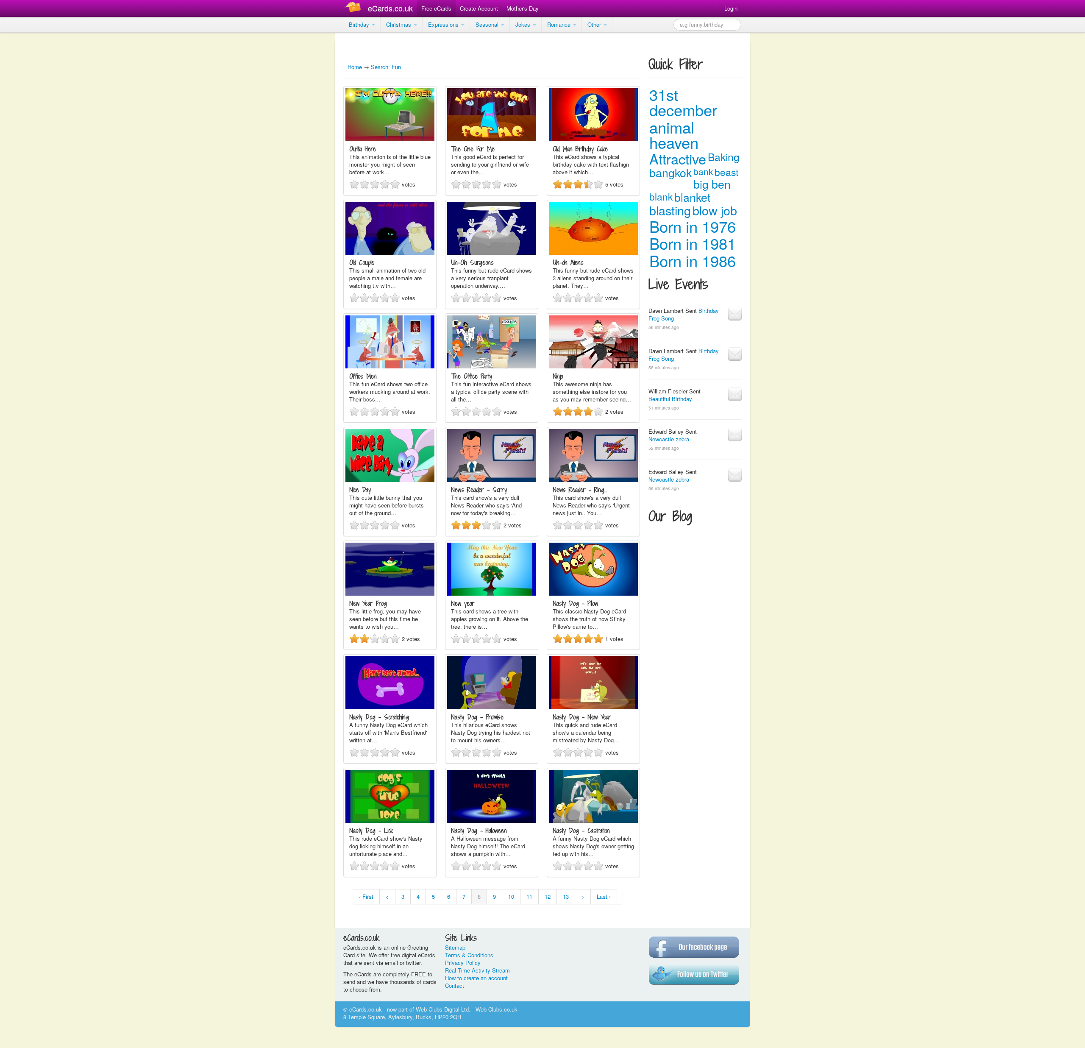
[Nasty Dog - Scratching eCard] (389, 707)
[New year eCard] (491, 593)
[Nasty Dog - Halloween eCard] (491, 821)
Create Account (479, 8)
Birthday (360, 24)
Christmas (399, 24)
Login (730, 8)
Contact (454, 985)
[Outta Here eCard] (389, 139)
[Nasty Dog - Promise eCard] (491, 707)
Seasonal (488, 24)
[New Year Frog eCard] (389, 593)
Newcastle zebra (668, 439)
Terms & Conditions (469, 955)
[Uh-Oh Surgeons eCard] (491, 252)
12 (548, 896)
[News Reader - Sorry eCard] (491, 480)
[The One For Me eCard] (491, 139)
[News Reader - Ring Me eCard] (593, 480)
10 (511, 896)
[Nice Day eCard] (389, 480)
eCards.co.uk (390, 8)
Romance (559, 24)
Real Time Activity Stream (477, 970)
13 (566, 896)
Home (355, 67)
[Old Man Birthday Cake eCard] (593, 139)
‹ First (366, 896)
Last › (604, 896)
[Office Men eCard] (389, 366)
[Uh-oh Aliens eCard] (593, 252)
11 (529, 896)
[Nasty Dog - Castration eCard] (593, 821)
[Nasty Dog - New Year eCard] (593, 707)
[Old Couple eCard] (389, 252)
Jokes (523, 24)
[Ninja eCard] (593, 366)
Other (595, 24)
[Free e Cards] (354, 8)
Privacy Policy (463, 963)
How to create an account (476, 978)
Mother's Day (522, 8)
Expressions (444, 24)
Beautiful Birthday (670, 399)
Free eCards (436, 8)
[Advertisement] (34, 161)
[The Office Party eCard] (491, 366)
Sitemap (455, 947)
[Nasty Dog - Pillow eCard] (593, 593)
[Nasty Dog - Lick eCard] (389, 821)
